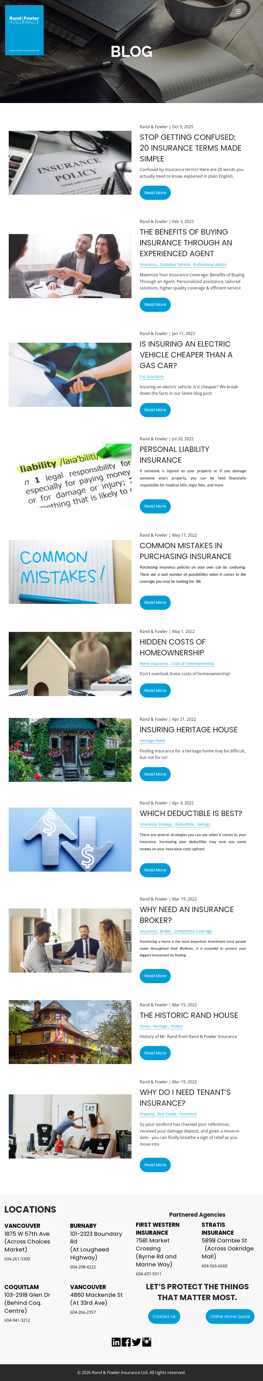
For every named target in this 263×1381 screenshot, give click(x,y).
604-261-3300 (17, 1259)
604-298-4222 (83, 1267)
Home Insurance (154, 663)
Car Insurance (152, 376)
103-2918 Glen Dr (27, 1295)
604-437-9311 (149, 1274)
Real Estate (166, 1113)
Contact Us (164, 1316)
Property (147, 1113)
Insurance (148, 264)
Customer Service (175, 264)
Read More (155, 193)
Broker (165, 931)
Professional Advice (210, 264)
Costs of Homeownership (192, 663)
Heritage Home (152, 740)
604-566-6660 (214, 1266)
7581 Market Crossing (153, 1245)
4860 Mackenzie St (96, 1295)
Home (145, 1026)
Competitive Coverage (193, 931)
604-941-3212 (17, 1320)
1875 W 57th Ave (27, 1234)
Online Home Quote (230, 1316)
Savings (203, 824)
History (177, 1026)
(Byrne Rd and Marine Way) (156, 1260)
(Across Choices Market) (27, 1246)
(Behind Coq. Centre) (23, 1307)
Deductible (184, 824)
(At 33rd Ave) (88, 1303)
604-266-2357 (83, 1312)
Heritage (160, 1026)
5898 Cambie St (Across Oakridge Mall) (229, 1248)
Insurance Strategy (156, 824)
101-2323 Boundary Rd (96, 1238)
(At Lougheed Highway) (89, 1254)
